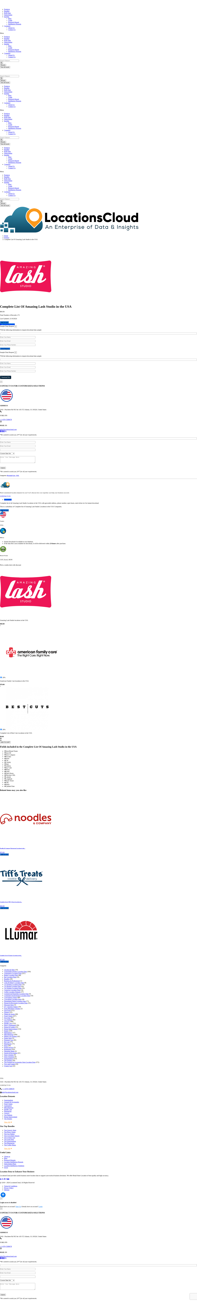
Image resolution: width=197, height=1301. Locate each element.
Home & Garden (9, 1027)
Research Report (13, 22)
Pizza (6, 1045)
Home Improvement (10, 1029)
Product (6, 237)
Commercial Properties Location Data (16, 994)
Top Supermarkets (10, 1141)
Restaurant (7, 1049)
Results (3, 65)
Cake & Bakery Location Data (14, 983)
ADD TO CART (5, 742)
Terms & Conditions (10, 1186)
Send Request (5, 348)
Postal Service (8, 1047)
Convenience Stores (10, 997)
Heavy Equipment (10, 1025)
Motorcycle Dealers (10, 1036)
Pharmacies (7, 1044)
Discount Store (9, 1005)
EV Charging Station (11, 1007)
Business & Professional (12, 981)
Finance (6, 1012)
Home (6, 236)
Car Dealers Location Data (12, 984)
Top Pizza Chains (9, 1132)
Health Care (8, 1023)
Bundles (6, 11)
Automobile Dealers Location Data (15, 971)
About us (7, 1156)
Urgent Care (8, 1066)
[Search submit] (1, 63)
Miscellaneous (8, 1034)
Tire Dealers (8, 1060)
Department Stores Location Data (15, 1001)
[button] (98, 33)
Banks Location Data (11, 975)
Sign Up (18, 1206)
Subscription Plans (10, 1164)
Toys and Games (9, 1064)
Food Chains (8, 1016)
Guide (10, 20)
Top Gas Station (9, 1134)
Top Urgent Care (9, 1138)
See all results (5, 67)
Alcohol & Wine (9, 970)
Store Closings (9, 1055)
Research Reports (9, 1160)
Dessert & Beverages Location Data (15, 1003)
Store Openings (9, 1057)
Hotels (6, 1031)
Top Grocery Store (10, 1130)
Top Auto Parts (9, 1139)
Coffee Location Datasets (12, 992)
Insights (6, 17)
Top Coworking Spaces (11, 1136)
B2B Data (7, 13)
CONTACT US (5, 496)
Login (40, 1206)
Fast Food (7, 1010)
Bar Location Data (10, 977)
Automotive (8, 1106)
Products (7, 9)
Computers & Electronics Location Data (17, 996)
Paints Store (8, 1038)
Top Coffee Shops (10, 1145)
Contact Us (11, 30)
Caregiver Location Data (12, 990)
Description (8, 499)
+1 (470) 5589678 (6, 419)
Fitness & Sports (9, 1014)
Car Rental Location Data (12, 986)
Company (7, 26)
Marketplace (8, 1033)
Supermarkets (8, 1058)
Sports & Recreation (10, 1053)
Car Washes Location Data (12, 988)
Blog (9, 18)
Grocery (6, 1021)
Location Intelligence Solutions (14, 1166)
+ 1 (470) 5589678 (8, 1089)
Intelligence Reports (14, 24)
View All (7, 1122)
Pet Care (7, 1042)
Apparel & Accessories (11, 1102)
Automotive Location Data (12, 973)
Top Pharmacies (9, 1143)
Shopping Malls (9, 1051)
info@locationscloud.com (8, 429)
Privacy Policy (9, 1188)
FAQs (6, 1167)
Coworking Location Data (12, 999)
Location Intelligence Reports (13, 1162)
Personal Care (8, 1040)
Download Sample (9, 324)
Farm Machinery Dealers (12, 1008)
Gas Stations (8, 1020)
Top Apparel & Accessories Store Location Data (19, 1062)
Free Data (7, 1018)
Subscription (8, 15)
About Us (11, 28)
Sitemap (6, 1190)
